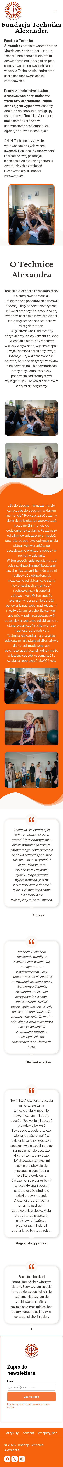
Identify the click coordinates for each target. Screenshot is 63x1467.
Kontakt (28, 1433)
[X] (14, 1459)
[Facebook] (7, 1459)
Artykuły (12, 1433)
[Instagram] (22, 1459)
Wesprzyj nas (47, 1433)
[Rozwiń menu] (55, 11)
